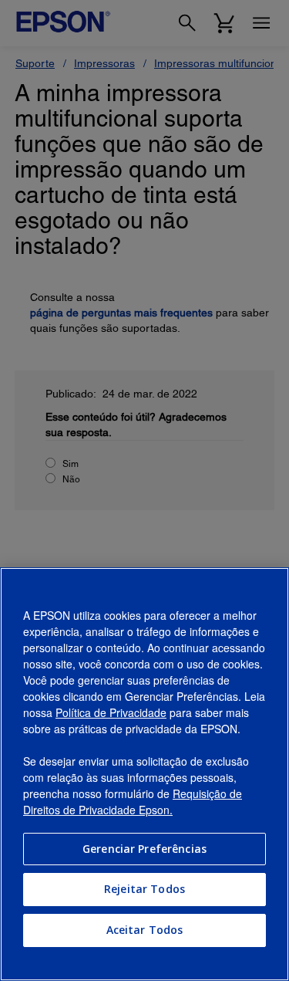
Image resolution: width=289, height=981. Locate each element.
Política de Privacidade (110, 712)
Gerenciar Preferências (144, 848)
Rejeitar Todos (144, 888)
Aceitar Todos (144, 929)
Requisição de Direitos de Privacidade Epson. (132, 801)
